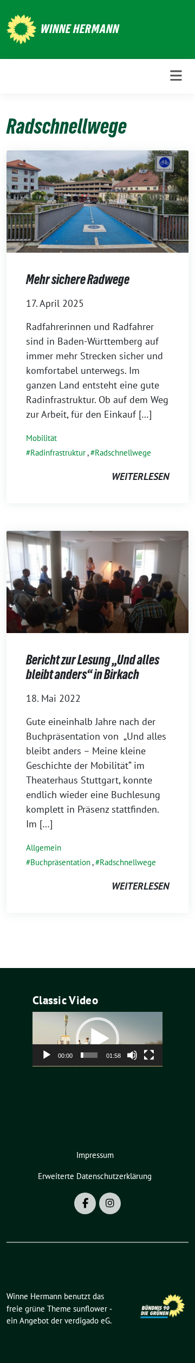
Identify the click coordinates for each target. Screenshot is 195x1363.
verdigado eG (87, 1320)
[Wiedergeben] (46, 1055)
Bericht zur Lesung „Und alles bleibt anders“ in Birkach (92, 667)
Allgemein (43, 847)
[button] (97, 1039)
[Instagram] (110, 1203)
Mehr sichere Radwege (77, 279)
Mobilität (41, 438)
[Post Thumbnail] (97, 200)
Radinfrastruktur (58, 452)
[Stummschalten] (132, 1055)
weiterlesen (140, 476)
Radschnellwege (123, 452)
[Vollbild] (149, 1055)
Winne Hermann (80, 29)
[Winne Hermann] (21, 28)
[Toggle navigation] (176, 76)
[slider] (89, 1055)
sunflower (90, 1308)
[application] (97, 1039)
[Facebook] (85, 1203)
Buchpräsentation (60, 862)
